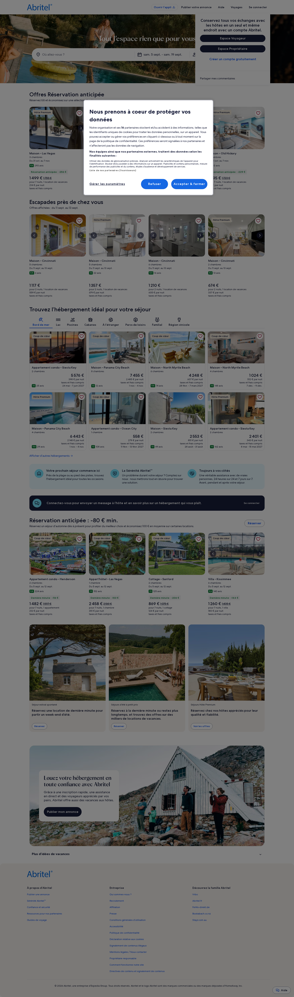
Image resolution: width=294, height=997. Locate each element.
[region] (148, 147)
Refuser (154, 184)
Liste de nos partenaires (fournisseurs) (112, 170)
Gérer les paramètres (107, 184)
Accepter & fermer (189, 184)
